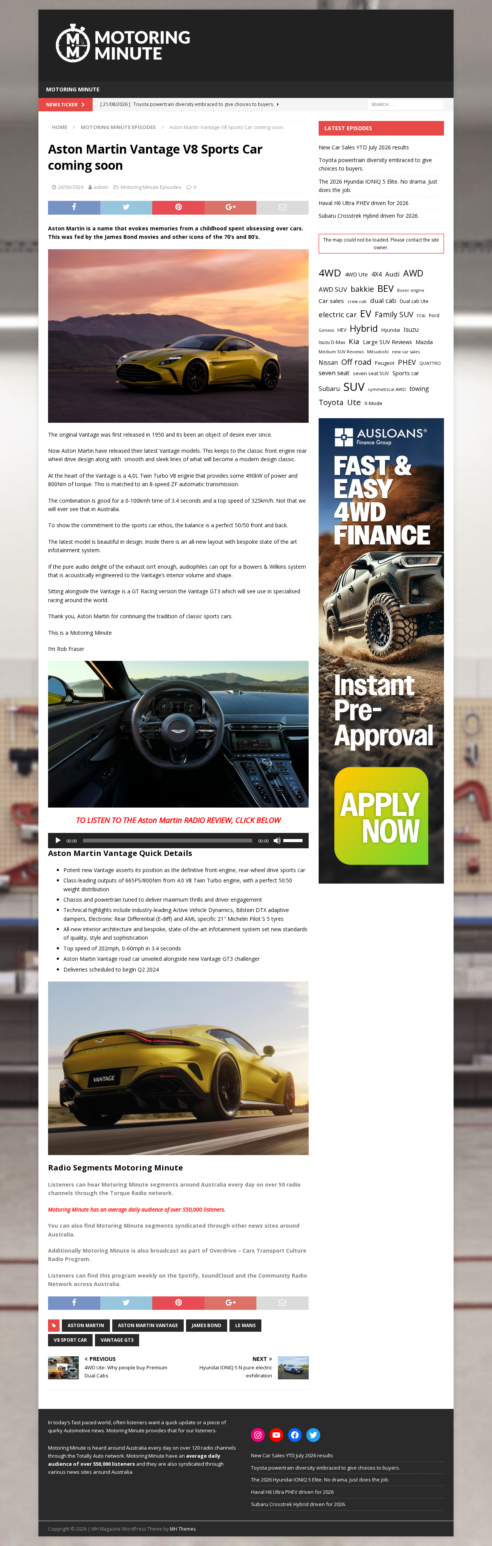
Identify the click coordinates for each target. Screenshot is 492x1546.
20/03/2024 (70, 187)
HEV (341, 330)
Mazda (424, 342)
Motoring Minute (73, 89)
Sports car (405, 373)
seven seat (334, 373)
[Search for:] (405, 104)
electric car (338, 314)
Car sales (331, 301)
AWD (413, 273)
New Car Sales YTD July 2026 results (364, 147)
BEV (385, 288)
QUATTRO (430, 363)
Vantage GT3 (117, 1340)
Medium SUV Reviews (341, 351)
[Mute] (277, 840)
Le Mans (245, 1325)
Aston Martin (86, 1325)
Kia (354, 341)
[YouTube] (276, 1435)
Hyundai (390, 330)
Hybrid (364, 328)
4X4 (376, 274)
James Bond (206, 1325)
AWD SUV (333, 289)
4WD (330, 273)
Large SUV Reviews (387, 342)
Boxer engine (410, 290)
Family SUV (394, 314)
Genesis (326, 330)
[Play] (58, 840)
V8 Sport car (70, 1340)
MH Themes (183, 1529)
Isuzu (411, 330)
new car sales (406, 351)
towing (419, 388)
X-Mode (373, 403)
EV (365, 313)
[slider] (294, 840)
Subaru (329, 388)
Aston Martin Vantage (148, 1325)
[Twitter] (313, 1435)
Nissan (328, 363)
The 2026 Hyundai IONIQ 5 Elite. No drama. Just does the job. (320, 1479)
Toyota (331, 402)
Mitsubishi (378, 351)
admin (101, 187)
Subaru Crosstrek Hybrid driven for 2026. (369, 215)
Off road (356, 361)
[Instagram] (258, 1435)
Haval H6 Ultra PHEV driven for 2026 (364, 203)
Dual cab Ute (414, 301)
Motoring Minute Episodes (151, 187)
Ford (434, 315)
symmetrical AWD (387, 389)
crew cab (357, 301)
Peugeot (384, 362)
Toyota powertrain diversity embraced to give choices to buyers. (325, 1467)
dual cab (383, 300)
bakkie (362, 289)
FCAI (421, 315)
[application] (178, 840)
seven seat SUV (371, 373)
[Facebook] (295, 1435)
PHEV (407, 362)
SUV (353, 386)
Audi (392, 274)
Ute (354, 402)
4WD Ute (356, 274)
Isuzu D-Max (332, 342)
